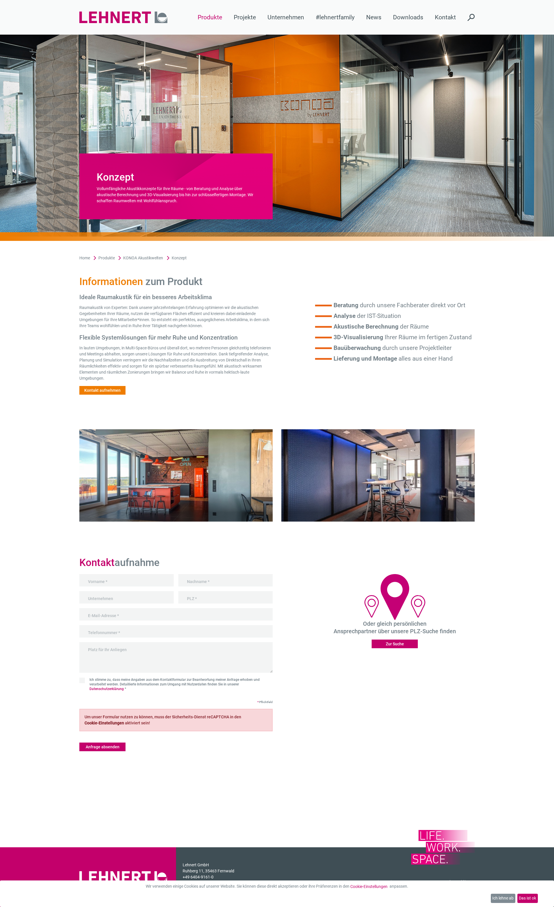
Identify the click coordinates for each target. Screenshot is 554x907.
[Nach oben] (544, 897)
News (373, 17)
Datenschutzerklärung (106, 689)
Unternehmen (285, 17)
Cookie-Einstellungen (369, 886)
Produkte (210, 17)
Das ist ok (527, 898)
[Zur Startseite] (123, 17)
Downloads (408, 17)
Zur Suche (395, 644)
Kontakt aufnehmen (102, 390)
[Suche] (471, 17)
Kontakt (445, 17)
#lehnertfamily (335, 17)
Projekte (245, 17)
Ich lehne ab (503, 898)
